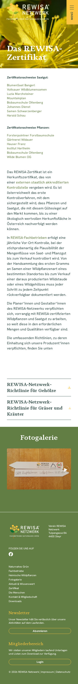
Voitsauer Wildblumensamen (27, 89)
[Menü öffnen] (72, 12)
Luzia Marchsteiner (20, 94)
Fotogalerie (15, 579)
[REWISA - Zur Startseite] (39, 12)
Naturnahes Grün (19, 566)
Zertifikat (14, 588)
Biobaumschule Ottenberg (25, 102)
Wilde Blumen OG (19, 157)
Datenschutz (63, 672)
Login (40, 662)
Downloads (15, 601)
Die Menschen (17, 592)
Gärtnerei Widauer (20, 140)
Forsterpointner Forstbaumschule (31, 135)
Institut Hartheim (19, 148)
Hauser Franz (16, 144)
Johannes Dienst (18, 107)
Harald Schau (16, 115)
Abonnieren (40, 631)
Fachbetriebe (16, 571)
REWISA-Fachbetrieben (29, 237)
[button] (65, 470)
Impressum (47, 672)
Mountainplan (16, 98)
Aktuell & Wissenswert (22, 584)
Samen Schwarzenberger (24, 111)
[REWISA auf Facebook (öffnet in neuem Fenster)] (11, 554)
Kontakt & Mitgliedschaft (23, 597)
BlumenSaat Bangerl (21, 85)
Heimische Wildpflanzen (22, 575)
